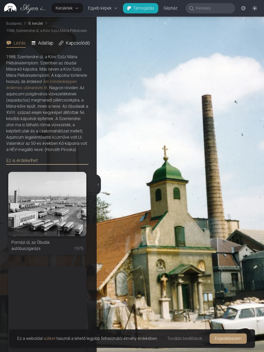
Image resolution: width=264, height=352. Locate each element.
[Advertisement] (47, 298)
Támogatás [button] (143, 8)
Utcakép (200, 21)
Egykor (169, 21)
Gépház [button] (170, 8)
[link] (23, 8)
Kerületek (64, 8)
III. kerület (35, 23)
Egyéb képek (100, 8)
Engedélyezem (228, 338)
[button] (243, 8)
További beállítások (184, 338)
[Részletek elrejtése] (98, 184)
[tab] (17, 43)
